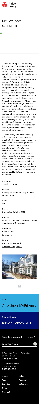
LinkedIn (22, 376)
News (4, 388)
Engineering (7, 235)
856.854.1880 (10, 366)
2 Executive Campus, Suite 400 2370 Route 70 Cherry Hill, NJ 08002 (16, 356)
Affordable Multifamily (12, 243)
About (5, 376)
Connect (6, 392)
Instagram (23, 384)
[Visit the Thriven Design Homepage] (9, 5)
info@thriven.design (10, 364)
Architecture (8, 231)
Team (4, 380)
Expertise (6, 384)
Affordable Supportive (12, 246)
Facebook (23, 380)
